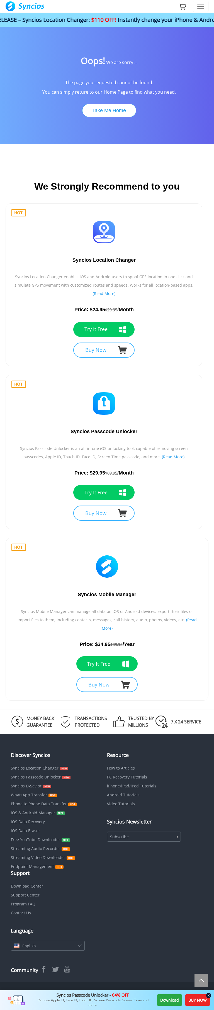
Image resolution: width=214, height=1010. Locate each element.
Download (169, 1000)
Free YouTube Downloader (35, 839)
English (29, 945)
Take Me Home (109, 110)
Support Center (25, 895)
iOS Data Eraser (25, 830)
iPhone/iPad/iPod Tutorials (131, 786)
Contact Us (21, 912)
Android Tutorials (123, 794)
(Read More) (104, 293)
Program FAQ (23, 904)
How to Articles (121, 768)
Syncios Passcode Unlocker (36, 777)
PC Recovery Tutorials (127, 777)
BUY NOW (197, 1000)
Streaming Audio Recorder (35, 848)
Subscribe (119, 836)
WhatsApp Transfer (29, 794)
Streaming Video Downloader (38, 857)
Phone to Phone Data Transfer (39, 803)
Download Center (27, 886)
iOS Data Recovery (28, 821)
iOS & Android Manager (33, 812)
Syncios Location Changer (35, 768)
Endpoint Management (32, 866)
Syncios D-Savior (26, 786)
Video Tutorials (121, 803)
